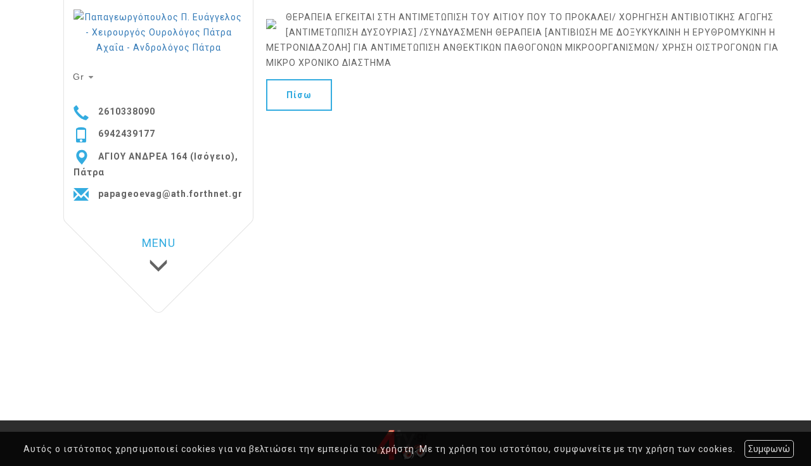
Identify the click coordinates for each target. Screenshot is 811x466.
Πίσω (299, 95)
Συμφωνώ (769, 449)
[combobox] (84, 77)
